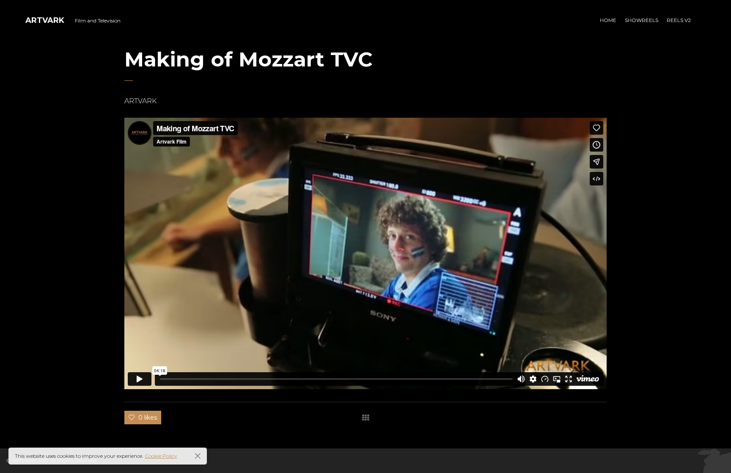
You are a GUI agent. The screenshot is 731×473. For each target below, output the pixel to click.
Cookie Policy (161, 456)
